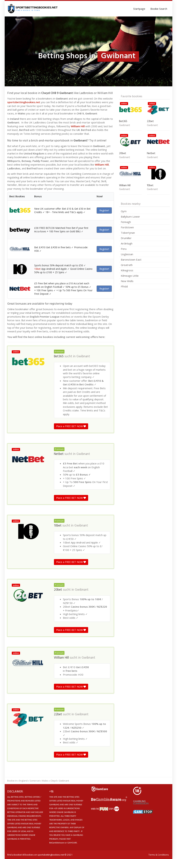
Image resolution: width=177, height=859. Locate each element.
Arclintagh (126, 243)
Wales (45, 780)
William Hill (78, 126)
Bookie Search (158, 8)
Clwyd (53, 780)
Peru (124, 249)
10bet (37, 268)
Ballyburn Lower (130, 216)
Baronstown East (131, 259)
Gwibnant (83, 356)
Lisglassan (127, 254)
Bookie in (12, 780)
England (23, 780)
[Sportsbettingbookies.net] (33, 8)
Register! (104, 210)
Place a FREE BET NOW (69, 426)
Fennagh (126, 222)
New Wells (127, 281)
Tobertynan (128, 232)
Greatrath (127, 265)
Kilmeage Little (130, 275)
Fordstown (127, 227)
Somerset (35, 780)
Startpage (139, 8)
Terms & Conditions (158, 854)
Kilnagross (127, 270)
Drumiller (126, 238)
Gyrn (124, 211)
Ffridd (124, 286)
